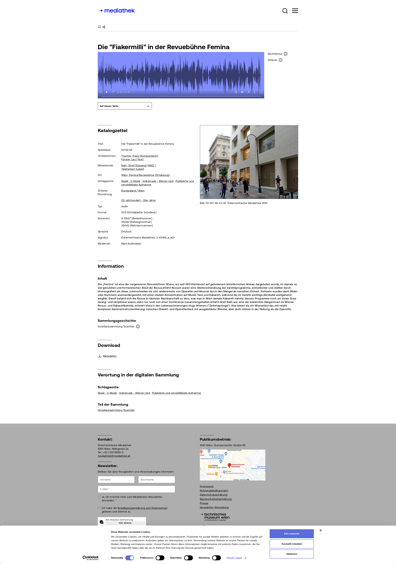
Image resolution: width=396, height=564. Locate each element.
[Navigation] (293, 11)
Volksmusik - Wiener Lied (158, 181)
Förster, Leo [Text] (132, 159)
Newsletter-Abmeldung (214, 507)
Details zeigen (234, 558)
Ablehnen (291, 554)
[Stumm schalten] (242, 92)
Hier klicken (125, 523)
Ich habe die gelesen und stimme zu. (135, 509)
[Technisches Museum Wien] (214, 516)
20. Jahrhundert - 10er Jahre (138, 200)
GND (151, 165)
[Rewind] (101, 92)
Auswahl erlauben (291, 544)
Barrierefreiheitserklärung (216, 499)
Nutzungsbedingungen (214, 490)
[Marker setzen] (249, 92)
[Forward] (113, 92)
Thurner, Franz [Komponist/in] (139, 155)
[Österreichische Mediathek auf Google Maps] (232, 464)
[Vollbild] (261, 92)
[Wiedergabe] (107, 92)
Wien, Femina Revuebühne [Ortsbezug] (145, 175)
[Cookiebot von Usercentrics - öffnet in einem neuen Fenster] (90, 558)
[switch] (160, 557)
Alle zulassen (291, 533)
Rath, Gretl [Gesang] (134, 165)
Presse (204, 503)
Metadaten (110, 356)
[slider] (181, 96)
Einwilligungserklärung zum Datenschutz (142, 508)
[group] (125, 106)
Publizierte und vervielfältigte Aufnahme (176, 393)
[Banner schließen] (321, 530)
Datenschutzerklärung (214, 494)
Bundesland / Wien (133, 190)
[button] (285, 11)
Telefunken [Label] (132, 169)
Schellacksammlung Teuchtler (116, 410)
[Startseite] (116, 10)
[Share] (236, 92)
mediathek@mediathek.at (114, 455)
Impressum (207, 486)
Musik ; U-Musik (130, 181)
